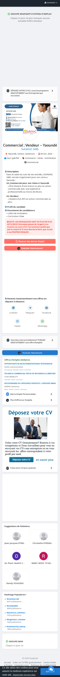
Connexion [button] (51, 2)
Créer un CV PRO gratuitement (27, 662)
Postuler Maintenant (31, 248)
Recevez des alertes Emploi (31, 241)
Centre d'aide (49, 662)
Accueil (7, 662)
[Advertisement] (30, 54)
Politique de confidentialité (43, 665)
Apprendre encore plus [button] (24, 675)
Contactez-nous (21, 665)
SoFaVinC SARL (30, 149)
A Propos (8, 665)
